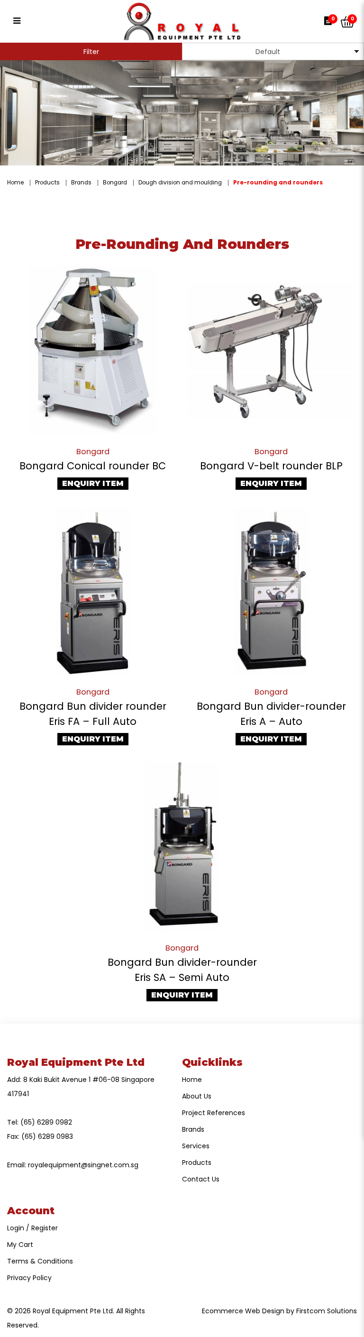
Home (15, 182)
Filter (91, 51)
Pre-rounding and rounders (278, 182)
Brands (81, 182)
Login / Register (32, 1228)
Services (195, 1146)
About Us (196, 1096)
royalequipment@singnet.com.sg (83, 1165)
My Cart (20, 1244)
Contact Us (200, 1179)
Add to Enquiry (93, 351)
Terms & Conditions (40, 1261)
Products (47, 182)
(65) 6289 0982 (46, 1122)
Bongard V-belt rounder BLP (271, 466)
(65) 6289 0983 (47, 1136)
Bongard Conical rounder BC (92, 466)
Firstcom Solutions (326, 1311)
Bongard (115, 182)
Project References (213, 1112)
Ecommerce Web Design (243, 1311)
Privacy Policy (29, 1277)
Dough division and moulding (180, 182)
